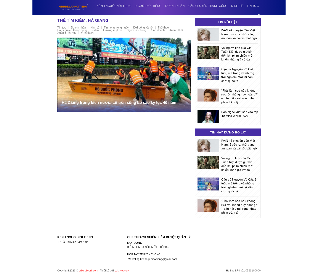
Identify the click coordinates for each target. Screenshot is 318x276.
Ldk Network (121, 270)
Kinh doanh (158, 30)
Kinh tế (237, 6)
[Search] (259, 16)
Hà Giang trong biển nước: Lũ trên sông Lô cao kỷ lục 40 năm (119, 102)
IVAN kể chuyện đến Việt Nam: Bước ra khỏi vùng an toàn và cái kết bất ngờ (239, 34)
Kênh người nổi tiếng (114, 6)
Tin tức (253, 6)
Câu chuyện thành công (207, 6)
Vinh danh (87, 32)
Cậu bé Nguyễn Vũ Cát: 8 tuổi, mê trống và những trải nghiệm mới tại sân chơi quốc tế (238, 74)
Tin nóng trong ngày (116, 27)
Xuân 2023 (176, 30)
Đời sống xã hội (143, 27)
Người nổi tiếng (148, 6)
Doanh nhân (175, 6)
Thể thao (163, 27)
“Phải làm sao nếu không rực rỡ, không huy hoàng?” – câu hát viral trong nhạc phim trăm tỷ (239, 96)
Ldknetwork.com (88, 270)
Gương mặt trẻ (112, 30)
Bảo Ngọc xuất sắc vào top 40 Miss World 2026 (239, 113)
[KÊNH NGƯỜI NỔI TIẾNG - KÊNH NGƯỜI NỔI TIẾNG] (73, 7)
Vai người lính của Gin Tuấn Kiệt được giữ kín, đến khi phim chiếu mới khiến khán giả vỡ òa (237, 53)
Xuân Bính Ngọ (66, 32)
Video (95, 30)
